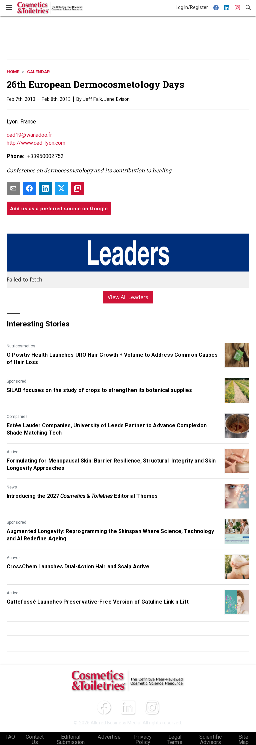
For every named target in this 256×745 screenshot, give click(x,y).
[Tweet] (61, 188)
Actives (14, 452)
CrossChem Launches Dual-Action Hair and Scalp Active (78, 566)
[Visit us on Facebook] (104, 707)
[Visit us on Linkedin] (128, 707)
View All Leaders (128, 297)
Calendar (38, 71)
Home (13, 71)
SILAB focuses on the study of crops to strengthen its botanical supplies (99, 390)
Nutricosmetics (21, 346)
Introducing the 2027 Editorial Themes (82, 496)
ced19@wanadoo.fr (29, 135)
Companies (17, 416)
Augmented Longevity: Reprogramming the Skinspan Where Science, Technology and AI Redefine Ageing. (110, 535)
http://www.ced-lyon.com (36, 143)
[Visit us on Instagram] (152, 707)
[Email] (13, 188)
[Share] (29, 188)
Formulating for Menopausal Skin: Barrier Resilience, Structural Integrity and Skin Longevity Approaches (111, 464)
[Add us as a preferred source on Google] (77, 188)
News (12, 487)
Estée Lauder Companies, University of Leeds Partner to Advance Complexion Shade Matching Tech (107, 429)
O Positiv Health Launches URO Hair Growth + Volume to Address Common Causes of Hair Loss (112, 358)
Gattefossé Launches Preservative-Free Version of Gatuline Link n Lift (98, 602)
